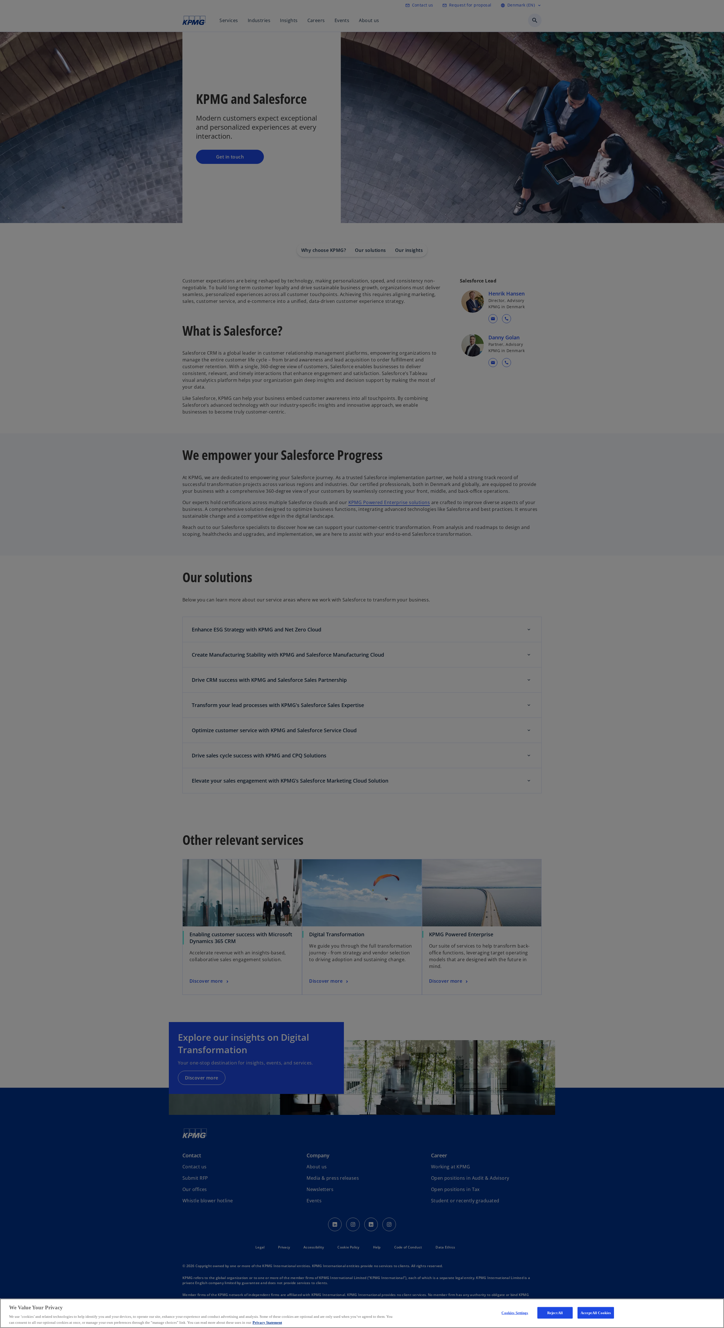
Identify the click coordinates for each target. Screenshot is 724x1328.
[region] (362, 1313)
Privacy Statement (267, 1322)
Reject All (555, 1313)
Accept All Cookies (596, 1313)
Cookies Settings (514, 1313)
